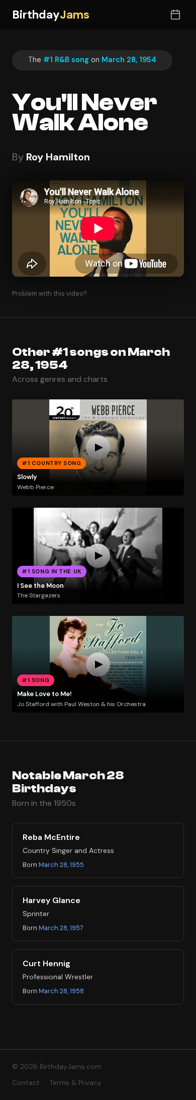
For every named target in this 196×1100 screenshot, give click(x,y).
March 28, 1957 (61, 928)
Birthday (50, 15)
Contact (26, 1082)
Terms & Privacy (76, 1082)
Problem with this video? (49, 293)
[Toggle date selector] (175, 15)
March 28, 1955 (61, 864)
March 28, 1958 (61, 991)
